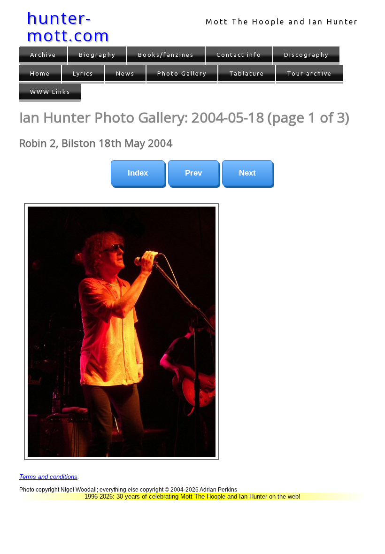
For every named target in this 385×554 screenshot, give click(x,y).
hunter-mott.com (68, 26)
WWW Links (50, 91)
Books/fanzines (166, 54)
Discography (306, 54)
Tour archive (309, 73)
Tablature (246, 73)
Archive (43, 54)
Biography (97, 54)
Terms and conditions (48, 476)
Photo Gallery (182, 73)
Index (138, 173)
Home (40, 73)
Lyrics (83, 73)
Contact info (239, 54)
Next (247, 173)
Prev (193, 173)
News (125, 73)
